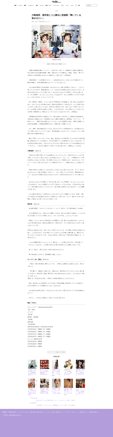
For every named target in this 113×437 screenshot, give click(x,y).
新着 (15, 5)
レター (72, 5)
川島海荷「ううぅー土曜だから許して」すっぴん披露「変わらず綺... (32, 391)
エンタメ (42, 5)
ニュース (20, 5)
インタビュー (31, 5)
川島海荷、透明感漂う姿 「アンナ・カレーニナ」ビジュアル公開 (68, 391)
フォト (67, 5)
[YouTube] (79, 5)
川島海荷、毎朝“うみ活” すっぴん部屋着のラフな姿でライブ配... (44, 391)
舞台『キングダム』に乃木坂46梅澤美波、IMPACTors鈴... (44, 372)
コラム (62, 5)
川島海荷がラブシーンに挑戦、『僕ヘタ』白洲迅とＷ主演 (68, 372)
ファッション (56, 5)
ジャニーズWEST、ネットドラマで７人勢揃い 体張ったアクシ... (80, 391)
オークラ (50, 352)
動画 (25, 5)
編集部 (64, 64)
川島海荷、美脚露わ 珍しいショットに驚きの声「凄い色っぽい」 (80, 372)
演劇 (56, 11)
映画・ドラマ (48, 5)
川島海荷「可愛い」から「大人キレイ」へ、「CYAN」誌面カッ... (56, 391)
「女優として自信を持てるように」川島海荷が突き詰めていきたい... (32, 372)
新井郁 (63, 352)
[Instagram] (76, 5)
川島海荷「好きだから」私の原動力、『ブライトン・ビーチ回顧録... (56, 372)
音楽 (37, 5)
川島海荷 (57, 352)
